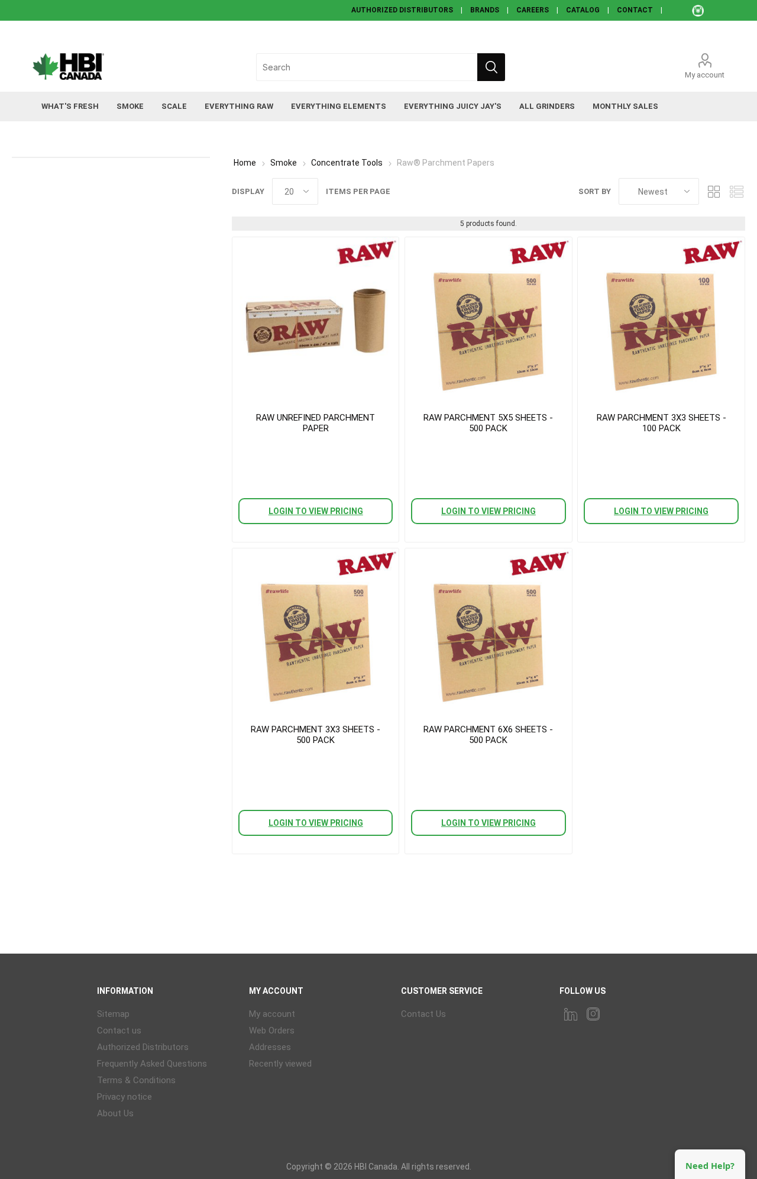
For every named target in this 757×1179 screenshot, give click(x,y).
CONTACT (635, 10)
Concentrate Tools (347, 162)
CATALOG (583, 10)
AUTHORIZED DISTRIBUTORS (402, 10)
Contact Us (423, 1014)
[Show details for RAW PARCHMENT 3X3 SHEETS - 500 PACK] (315, 631)
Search (491, 67)
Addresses (270, 1047)
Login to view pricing (315, 511)
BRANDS (484, 10)
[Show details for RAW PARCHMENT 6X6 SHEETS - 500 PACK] (488, 631)
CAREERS (532, 10)
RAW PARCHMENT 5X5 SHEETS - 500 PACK (488, 423)
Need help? (710, 1165)
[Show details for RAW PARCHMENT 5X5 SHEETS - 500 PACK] (488, 320)
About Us (115, 1113)
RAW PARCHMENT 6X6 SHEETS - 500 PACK (488, 734)
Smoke (283, 162)
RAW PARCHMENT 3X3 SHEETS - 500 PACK (315, 734)
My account (704, 74)
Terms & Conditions (136, 1080)
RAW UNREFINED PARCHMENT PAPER (315, 423)
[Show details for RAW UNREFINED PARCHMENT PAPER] (315, 320)
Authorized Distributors (143, 1047)
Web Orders (272, 1030)
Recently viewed (280, 1063)
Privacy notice (124, 1096)
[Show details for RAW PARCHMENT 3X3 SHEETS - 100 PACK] (661, 320)
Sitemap (113, 1014)
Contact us (119, 1030)
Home (245, 162)
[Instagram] (593, 1013)
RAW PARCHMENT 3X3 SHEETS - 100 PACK (661, 423)
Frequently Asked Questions (152, 1063)
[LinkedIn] (570, 1013)
